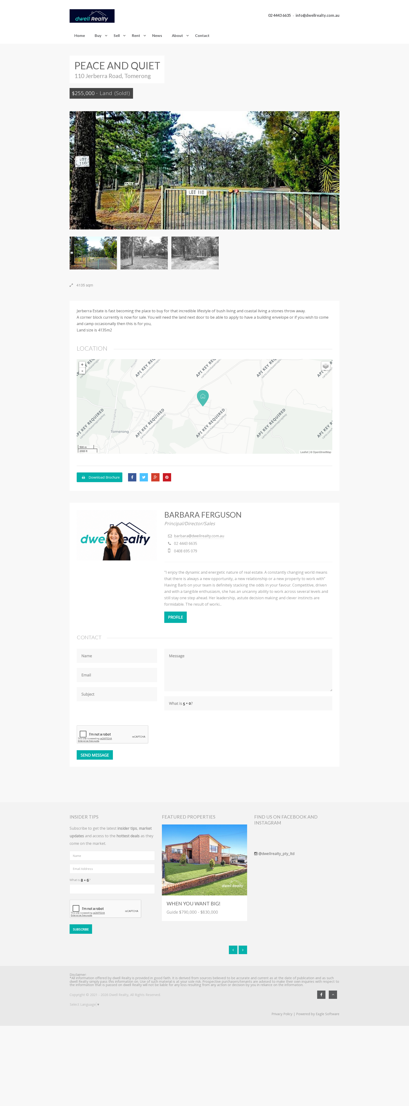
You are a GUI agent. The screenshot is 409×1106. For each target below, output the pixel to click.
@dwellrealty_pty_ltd (276, 853)
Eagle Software (327, 1014)
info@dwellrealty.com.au (317, 15)
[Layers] (325, 365)
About (177, 35)
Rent (136, 35)
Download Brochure (104, 477)
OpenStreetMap (322, 452)
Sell (117, 35)
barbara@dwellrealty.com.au (199, 535)
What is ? (80, 880)
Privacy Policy (281, 1014)
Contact (202, 35)
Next (332, 170)
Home (79, 35)
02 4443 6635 (279, 15)
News (157, 35)
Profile (175, 617)
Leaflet (304, 452)
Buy (98, 35)
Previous (76, 170)
